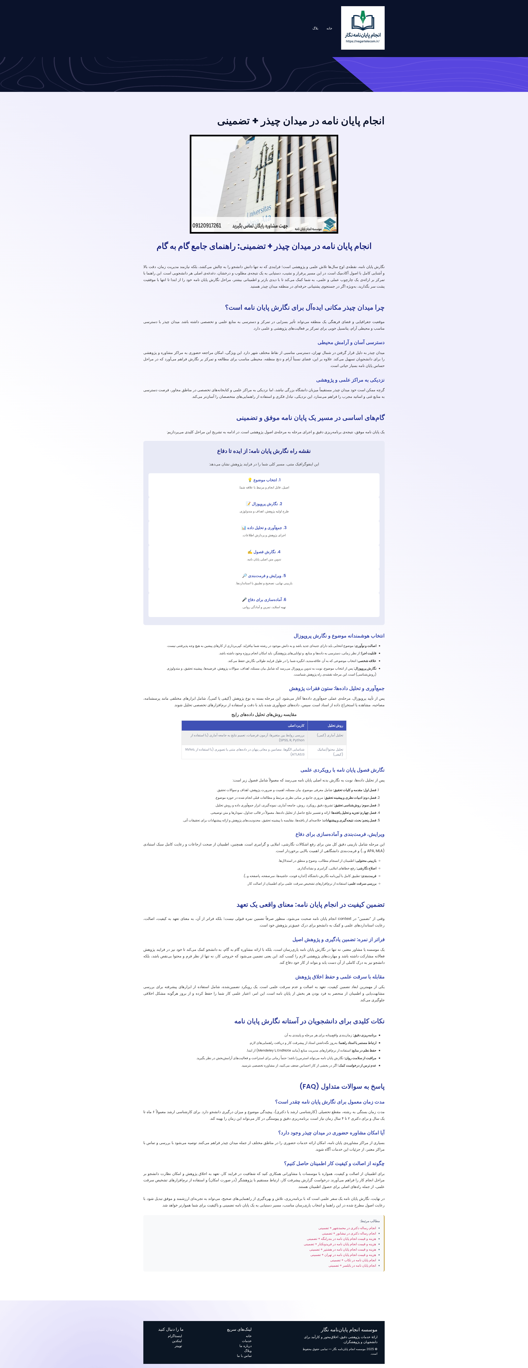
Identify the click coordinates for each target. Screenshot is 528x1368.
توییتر (178, 1346)
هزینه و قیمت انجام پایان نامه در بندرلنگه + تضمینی (341, 1238)
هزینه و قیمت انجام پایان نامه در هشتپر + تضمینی (342, 1249)
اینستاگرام (175, 1336)
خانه (329, 28)
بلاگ (315, 28)
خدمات (247, 1341)
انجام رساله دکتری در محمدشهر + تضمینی (347, 1228)
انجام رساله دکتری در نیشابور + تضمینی (349, 1233)
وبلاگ (248, 1351)
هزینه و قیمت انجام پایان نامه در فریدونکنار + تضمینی (340, 1244)
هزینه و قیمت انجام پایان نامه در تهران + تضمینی (343, 1254)
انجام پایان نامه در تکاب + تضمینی (353, 1260)
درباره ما (245, 1346)
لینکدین (177, 1341)
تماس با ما (244, 1356)
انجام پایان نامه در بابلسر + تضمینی (352, 1265)
